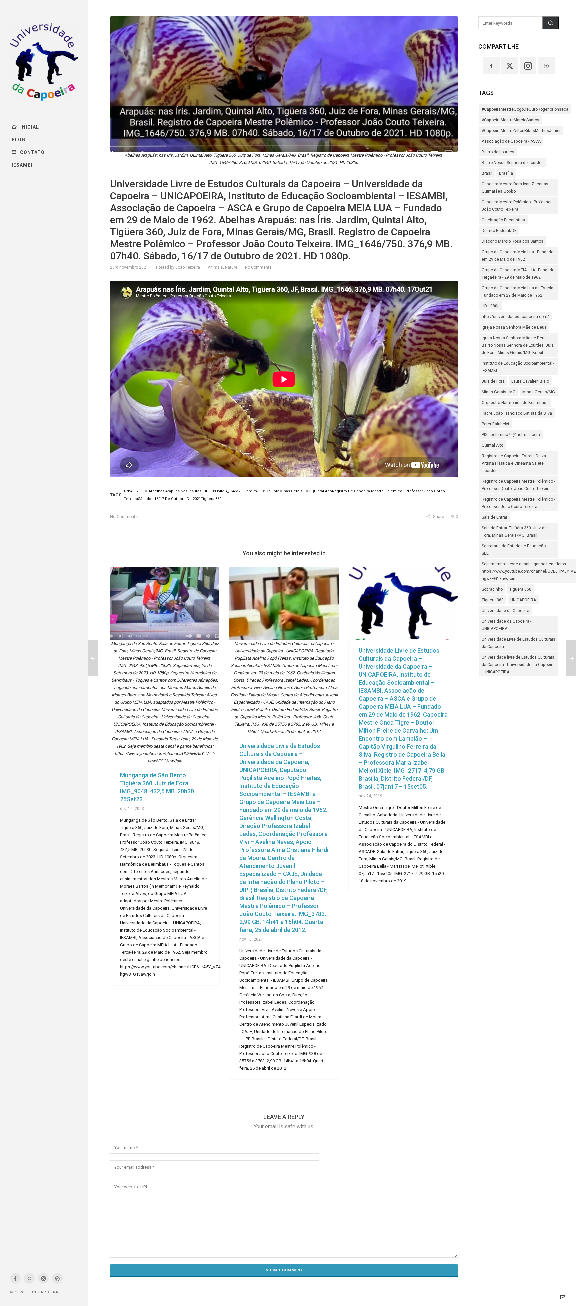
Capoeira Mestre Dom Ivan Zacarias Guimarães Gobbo (515, 188)
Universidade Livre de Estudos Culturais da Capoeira (518, 643)
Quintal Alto (492, 445)
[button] (550, 22)
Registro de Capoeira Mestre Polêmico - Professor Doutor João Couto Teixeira (518, 485)
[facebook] (15, 1278)
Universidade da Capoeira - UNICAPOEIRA (506, 625)
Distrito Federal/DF (499, 230)
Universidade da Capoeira (505, 610)
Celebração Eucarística (503, 220)
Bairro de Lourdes (498, 152)
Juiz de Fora (493, 381)
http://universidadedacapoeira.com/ (515, 316)
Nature (231, 267)
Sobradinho (492, 589)
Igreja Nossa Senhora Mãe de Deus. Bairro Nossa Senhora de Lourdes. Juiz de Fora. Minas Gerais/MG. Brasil (518, 345)
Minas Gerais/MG (538, 392)
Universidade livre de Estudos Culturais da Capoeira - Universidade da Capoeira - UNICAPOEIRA (518, 664)
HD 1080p (491, 306)
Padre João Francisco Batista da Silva (517, 413)
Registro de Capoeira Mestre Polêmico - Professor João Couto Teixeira (518, 503)
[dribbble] (57, 1278)
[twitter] (29, 1278)
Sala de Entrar (494, 517)
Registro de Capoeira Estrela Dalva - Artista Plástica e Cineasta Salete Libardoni (515, 463)
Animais (215, 267)
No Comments (258, 267)
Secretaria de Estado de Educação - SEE (515, 550)
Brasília (506, 173)
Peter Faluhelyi (495, 424)
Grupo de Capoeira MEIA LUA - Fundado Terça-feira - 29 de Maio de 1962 (518, 274)
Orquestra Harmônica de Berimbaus (515, 402)
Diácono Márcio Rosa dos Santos (512, 241)
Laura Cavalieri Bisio (530, 381)
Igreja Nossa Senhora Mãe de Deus (514, 327)
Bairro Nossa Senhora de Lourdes (513, 162)
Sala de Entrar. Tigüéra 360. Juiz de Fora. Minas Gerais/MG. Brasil (514, 532)
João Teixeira (187, 267)
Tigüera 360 (520, 589)
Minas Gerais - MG (499, 392)
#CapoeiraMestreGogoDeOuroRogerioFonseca (525, 109)
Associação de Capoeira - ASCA (511, 141)
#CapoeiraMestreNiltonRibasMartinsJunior (521, 130)
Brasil (487, 173)
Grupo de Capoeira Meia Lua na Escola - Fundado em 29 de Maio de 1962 (518, 292)
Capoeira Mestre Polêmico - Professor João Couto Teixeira (517, 206)
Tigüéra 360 (493, 600)
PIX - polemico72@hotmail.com (511, 434)
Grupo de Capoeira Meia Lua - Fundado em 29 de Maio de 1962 (517, 256)
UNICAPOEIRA (523, 600)
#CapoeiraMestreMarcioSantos (510, 120)
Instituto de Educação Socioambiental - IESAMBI (518, 367)
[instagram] (43, 1278)
